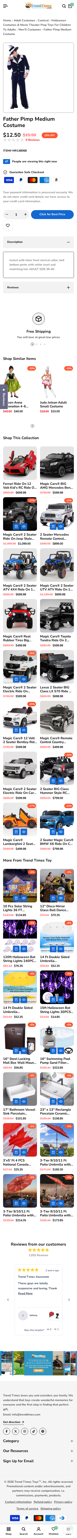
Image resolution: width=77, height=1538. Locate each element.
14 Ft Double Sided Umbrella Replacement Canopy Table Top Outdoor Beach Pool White (56, 959)
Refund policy (43, 1502)
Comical (43, 20)
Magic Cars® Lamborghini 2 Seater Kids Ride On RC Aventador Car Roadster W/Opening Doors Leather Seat (19, 842)
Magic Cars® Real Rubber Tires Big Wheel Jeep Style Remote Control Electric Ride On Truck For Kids (20, 638)
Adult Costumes (24, 20)
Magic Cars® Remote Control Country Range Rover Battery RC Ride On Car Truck (56, 740)
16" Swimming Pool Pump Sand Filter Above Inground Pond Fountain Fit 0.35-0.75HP (56, 1061)
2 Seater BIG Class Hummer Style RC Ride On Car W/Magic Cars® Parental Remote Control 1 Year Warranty (56, 791)
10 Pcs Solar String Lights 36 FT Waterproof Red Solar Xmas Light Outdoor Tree (20, 908)
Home (7, 20)
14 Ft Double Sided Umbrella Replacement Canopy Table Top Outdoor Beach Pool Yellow (19, 1010)
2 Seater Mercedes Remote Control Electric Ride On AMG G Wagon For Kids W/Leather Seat (56, 537)
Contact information (18, 1502)
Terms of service (27, 1509)
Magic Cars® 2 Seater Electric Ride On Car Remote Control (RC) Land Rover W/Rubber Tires (20, 791)
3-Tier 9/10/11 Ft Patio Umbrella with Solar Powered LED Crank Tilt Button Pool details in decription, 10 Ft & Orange (57, 1213)
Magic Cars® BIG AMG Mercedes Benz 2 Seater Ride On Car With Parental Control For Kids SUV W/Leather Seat (57, 486)
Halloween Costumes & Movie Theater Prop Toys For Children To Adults (37, 24)
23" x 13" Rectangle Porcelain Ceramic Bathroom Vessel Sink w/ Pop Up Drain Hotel (56, 1112)
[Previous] (8, 1300)
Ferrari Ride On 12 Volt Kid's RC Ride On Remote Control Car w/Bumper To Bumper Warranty (20, 486)
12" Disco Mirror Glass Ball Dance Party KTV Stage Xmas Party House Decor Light (54, 908)
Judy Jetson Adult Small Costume (53, 404)
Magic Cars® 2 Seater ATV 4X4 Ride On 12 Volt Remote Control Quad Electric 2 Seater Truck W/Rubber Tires (20, 588)
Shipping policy (50, 1509)
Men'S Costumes (29, 29)
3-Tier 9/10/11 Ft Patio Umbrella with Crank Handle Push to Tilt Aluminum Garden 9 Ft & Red (57, 1162)
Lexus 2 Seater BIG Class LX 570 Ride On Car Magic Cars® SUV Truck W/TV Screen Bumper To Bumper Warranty (57, 689)
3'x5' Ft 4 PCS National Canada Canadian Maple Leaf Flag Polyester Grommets (19, 1162)
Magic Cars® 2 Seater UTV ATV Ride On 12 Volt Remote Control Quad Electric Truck (57, 588)
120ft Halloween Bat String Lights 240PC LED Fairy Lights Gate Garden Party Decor (19, 959)
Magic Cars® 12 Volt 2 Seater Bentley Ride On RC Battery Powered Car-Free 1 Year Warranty (19, 740)
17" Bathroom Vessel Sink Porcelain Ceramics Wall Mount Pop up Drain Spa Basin (19, 1112)
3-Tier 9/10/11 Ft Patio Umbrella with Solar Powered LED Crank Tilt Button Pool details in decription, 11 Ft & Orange (20, 1213)
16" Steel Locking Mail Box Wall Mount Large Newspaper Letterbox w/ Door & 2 (19, 1061)
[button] (21, 140)
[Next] (69, 1300)
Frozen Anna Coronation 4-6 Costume (14, 404)
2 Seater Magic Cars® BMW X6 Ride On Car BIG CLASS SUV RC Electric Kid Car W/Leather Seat (57, 842)
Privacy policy (63, 1502)
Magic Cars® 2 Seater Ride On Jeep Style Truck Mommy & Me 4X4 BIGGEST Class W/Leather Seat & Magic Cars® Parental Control (20, 537)
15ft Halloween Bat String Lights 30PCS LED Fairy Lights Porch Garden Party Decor (55, 1010)
